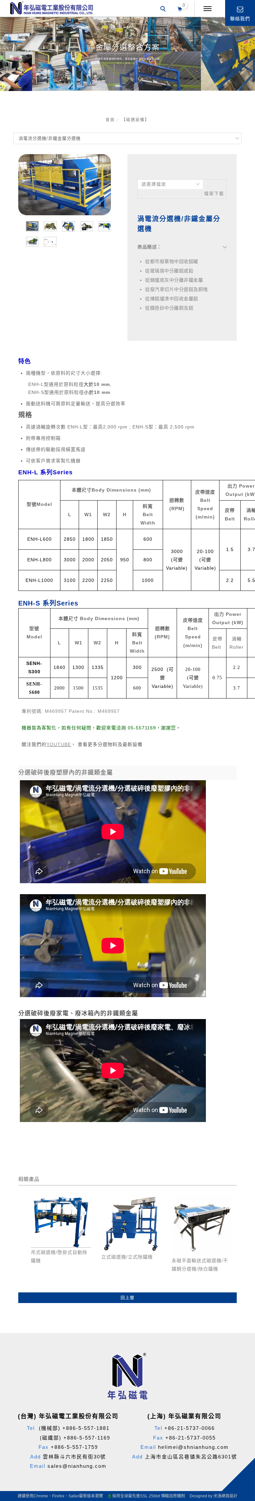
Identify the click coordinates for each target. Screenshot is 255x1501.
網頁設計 (229, 1496)
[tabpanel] (127, 54)
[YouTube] (241, 1349)
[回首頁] (51, 8)
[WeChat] (241, 1333)
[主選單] (207, 9)
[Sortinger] (241, 1381)
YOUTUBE (58, 744)
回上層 (127, 1297)
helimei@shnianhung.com (193, 1447)
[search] (164, 9)
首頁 (110, 120)
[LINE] (241, 1317)
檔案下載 (214, 193)
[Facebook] (241, 1301)
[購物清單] (180, 8)
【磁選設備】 (135, 120)
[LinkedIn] (241, 1397)
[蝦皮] (241, 1365)
